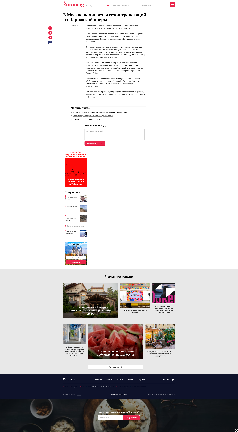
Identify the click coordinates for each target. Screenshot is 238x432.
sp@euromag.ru (170, 394)
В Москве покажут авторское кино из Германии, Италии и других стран (163, 309)
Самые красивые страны (75, 226)
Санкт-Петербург (122, 387)
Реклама (120, 380)
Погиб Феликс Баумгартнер (71, 232)
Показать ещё (115, 367)
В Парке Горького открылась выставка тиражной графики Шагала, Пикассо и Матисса (74, 351)
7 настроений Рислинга (138, 387)
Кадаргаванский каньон (71, 219)
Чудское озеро (72, 207)
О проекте (98, 380)
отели (65, 387)
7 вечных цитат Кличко (71, 198)
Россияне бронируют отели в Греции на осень (93, 115)
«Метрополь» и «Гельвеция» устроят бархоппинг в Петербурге (160, 353)
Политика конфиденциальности (119, 394)
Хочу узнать (75, 262)
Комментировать (94, 143)
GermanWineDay (92, 387)
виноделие (74, 387)
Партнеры (130, 380)
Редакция (141, 380)
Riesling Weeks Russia (106, 387)
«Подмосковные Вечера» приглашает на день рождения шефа (100, 112)
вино (82, 387)
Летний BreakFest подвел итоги (86, 119)
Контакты (109, 380)
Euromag (73, 4)
